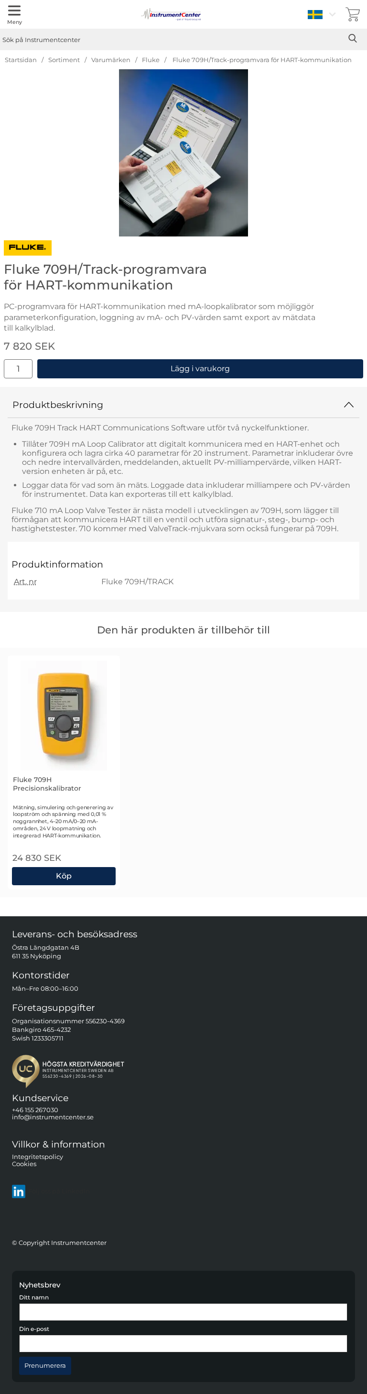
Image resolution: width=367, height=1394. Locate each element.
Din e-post (34, 1329)
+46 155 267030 (35, 1110)
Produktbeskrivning (57, 404)
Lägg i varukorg (200, 368)
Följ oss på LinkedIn (59, 1191)
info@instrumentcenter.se (53, 1117)
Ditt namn (34, 1297)
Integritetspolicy (37, 1156)
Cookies (24, 1164)
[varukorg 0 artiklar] (352, 14)
